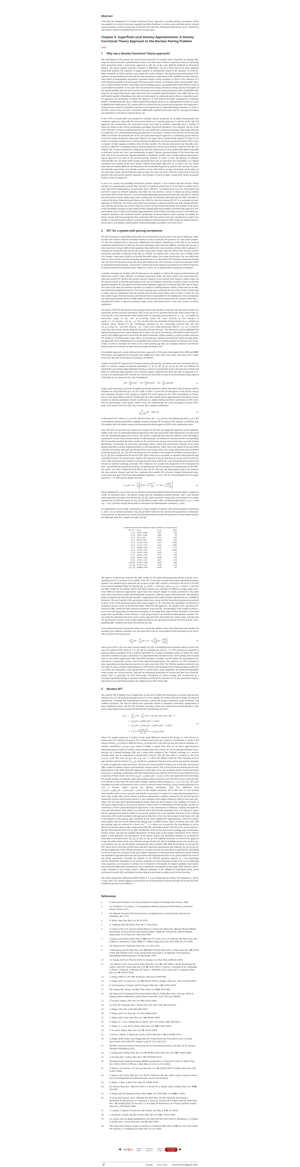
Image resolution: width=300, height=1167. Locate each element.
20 (163, 366)
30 (145, 455)
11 (153, 242)
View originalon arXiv (171, 1150)
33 (196, 706)
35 (159, 755)
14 (123, 284)
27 (122, 452)
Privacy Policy (162, 1165)
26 (159, 366)
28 (108, 455)
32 (162, 664)
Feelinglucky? (138, 1150)
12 (103, 262)
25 (177, 366)
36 (121, 796)
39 (197, 821)
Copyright (149, 1165)
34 (134, 752)
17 (160, 346)
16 (176, 338)
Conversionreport (149, 1150)
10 (117, 217)
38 (197, 816)
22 (166, 366)
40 (165, 844)
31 (140, 511)
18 (157, 355)
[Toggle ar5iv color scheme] (103, 1164)
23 (173, 366)
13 (106, 262)
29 (111, 455)
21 (156, 366)
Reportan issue (159, 1150)
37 (114, 816)
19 (153, 366)
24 (170, 366)
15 (112, 301)
